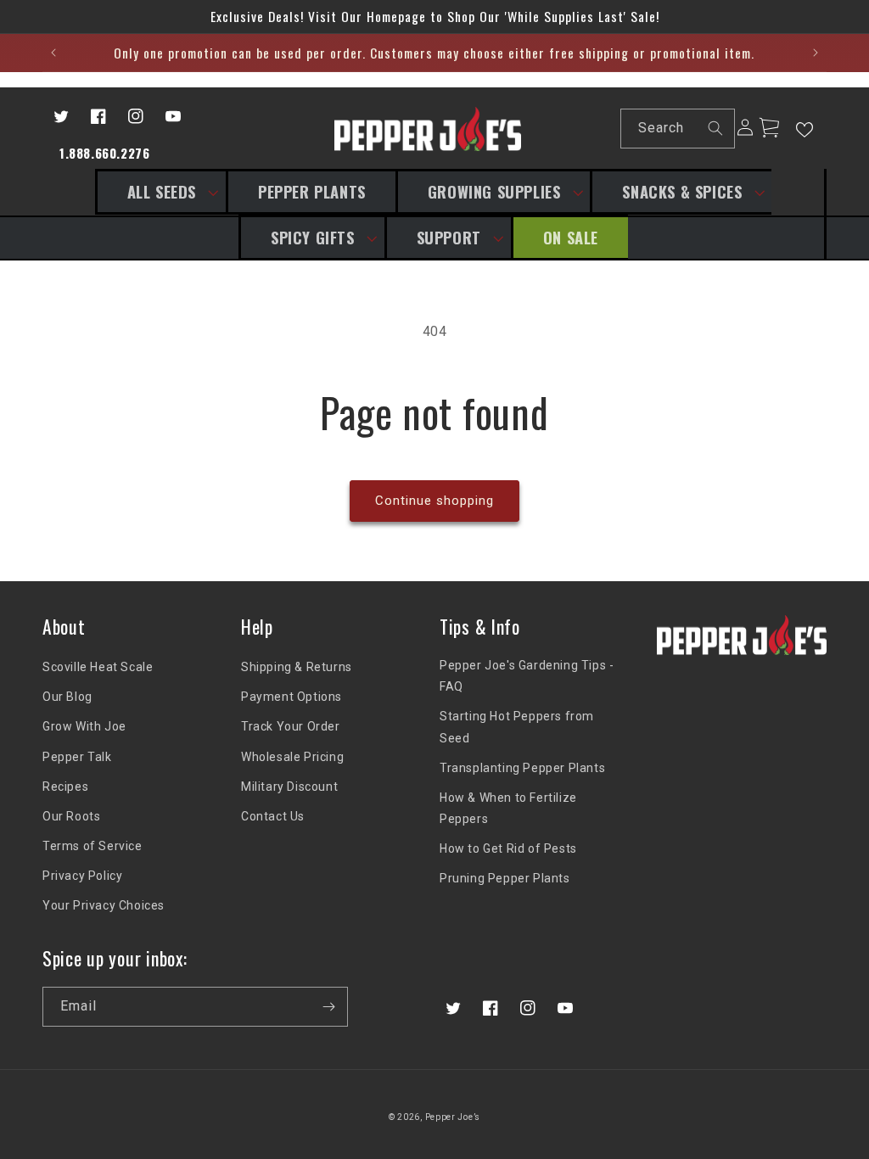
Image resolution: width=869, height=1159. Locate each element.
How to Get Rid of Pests (508, 848)
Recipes (65, 786)
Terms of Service (92, 846)
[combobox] (677, 128)
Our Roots (71, 816)
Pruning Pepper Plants (505, 878)
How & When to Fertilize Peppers (508, 808)
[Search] (715, 128)
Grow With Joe (84, 726)
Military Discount (289, 786)
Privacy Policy (82, 875)
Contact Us (273, 816)
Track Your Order (290, 726)
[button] (160, 192)
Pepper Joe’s (452, 1117)
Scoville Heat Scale (97, 667)
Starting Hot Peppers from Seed (517, 726)
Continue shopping (434, 500)
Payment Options (291, 696)
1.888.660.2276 (104, 152)
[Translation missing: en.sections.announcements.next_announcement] (816, 52)
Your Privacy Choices (103, 905)
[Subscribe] (328, 1007)
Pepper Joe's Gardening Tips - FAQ (527, 675)
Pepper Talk (77, 757)
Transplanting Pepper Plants (522, 768)
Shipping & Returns (296, 667)
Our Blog (67, 696)
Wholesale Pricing (292, 757)
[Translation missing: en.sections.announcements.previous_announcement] (53, 52)
